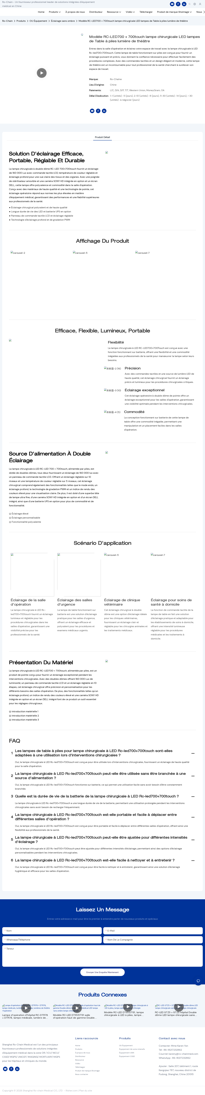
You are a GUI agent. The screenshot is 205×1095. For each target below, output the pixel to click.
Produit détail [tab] (102, 137)
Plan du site (85, 1090)
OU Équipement (38, 20)
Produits (21, 20)
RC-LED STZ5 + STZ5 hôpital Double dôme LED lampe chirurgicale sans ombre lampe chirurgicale (176, 1014)
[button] (204, 12)
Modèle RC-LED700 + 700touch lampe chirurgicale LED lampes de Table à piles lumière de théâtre (133, 20)
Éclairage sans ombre (63, 20)
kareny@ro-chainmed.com (183, 1053)
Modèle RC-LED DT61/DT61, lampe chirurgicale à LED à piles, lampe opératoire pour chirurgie (124, 1014)
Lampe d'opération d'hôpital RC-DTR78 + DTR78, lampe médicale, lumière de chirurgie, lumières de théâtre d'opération (25, 1016)
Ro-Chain (7, 20)
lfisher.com (72, 1090)
